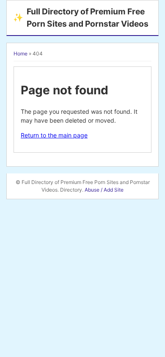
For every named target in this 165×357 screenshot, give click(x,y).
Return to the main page (54, 135)
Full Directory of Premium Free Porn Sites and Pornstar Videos (80, 17)
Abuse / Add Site (104, 190)
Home (21, 53)
